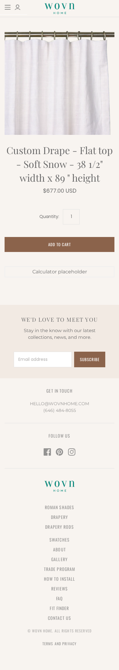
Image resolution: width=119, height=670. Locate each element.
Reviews (59, 588)
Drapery (59, 517)
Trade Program (59, 569)
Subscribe (89, 359)
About (59, 549)
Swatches (59, 539)
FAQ (59, 598)
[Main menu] (8, 7)
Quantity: (49, 217)
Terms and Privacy (59, 643)
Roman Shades (59, 507)
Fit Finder (59, 608)
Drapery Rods (59, 527)
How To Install (59, 579)
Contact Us (59, 618)
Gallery (59, 559)
